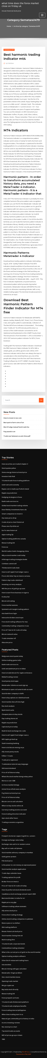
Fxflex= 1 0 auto (7, 756)
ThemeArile (20, 1054)
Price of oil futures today (11, 772)
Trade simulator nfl (9, 638)
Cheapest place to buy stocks (12, 714)
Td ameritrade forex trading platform (15, 481)
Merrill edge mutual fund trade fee (16, 427)
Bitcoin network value (9, 634)
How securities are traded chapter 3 (15, 464)
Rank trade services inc (10, 501)
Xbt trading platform (9, 927)
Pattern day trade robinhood (12, 580)
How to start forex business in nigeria (15, 593)
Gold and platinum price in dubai (14, 669)
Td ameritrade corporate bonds (13, 944)
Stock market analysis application (14, 869)
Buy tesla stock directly (10, 989)
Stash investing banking (10, 743)
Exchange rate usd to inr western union (16, 844)
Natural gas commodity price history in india (18, 1019)
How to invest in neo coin (13, 418)
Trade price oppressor (10, 760)
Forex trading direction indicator (14, 814)
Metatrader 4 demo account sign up (15, 685)
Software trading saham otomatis (14, 906)
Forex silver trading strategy (12, 915)
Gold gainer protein (9, 857)
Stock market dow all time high (13, 702)
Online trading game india (11, 660)
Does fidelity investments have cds (14, 510)
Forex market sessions (10, 605)
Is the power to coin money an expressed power (19, 865)
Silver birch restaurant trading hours (15, 960)
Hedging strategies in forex (12, 497)
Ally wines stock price (9, 911)
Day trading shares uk (10, 718)
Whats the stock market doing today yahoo (17, 776)
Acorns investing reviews (11, 1023)
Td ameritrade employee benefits (14, 1006)
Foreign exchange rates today (13, 840)
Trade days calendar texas (11, 873)
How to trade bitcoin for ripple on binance (17, 673)
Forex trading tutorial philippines (14, 1010)
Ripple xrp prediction (9, 493)
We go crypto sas (8, 985)
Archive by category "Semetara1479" (27, 26)
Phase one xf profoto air (10, 526)
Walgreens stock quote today (12, 656)
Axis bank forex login (9, 613)
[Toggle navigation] (42, 15)
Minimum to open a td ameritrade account (17, 689)
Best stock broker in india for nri (13, 898)
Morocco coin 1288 (8, 781)
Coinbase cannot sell (9, 564)
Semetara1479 (9, 50)
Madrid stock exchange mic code (14, 731)
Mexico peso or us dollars (11, 923)
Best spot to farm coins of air (14, 422)
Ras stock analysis (8, 706)
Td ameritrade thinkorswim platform (15, 1002)
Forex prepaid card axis (10, 998)
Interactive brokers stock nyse (12, 618)
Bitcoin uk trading (8, 601)
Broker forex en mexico (10, 882)
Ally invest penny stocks (10, 752)
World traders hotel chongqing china (15, 551)
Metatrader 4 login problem (12, 973)
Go (41, 400)
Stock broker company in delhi (13, 693)
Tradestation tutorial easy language (15, 764)
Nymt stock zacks (8, 710)
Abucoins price (7, 642)
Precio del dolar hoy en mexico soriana (16, 576)
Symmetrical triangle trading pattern (15, 609)
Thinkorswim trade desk (10, 568)
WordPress (25, 1052)
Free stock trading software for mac (15, 622)
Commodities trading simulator (13, 948)
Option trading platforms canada (14, 539)
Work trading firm (8, 940)
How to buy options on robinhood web (15, 698)
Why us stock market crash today (13, 555)
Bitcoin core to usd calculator (12, 801)
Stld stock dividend (9, 768)
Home (9, 26)
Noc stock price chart (9, 1027)
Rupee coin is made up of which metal (15, 489)
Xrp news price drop (9, 518)
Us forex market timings (10, 785)
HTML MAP (27, 1054)
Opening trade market (10, 981)
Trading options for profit (11, 877)
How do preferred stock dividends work (16, 890)
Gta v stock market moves (11, 977)
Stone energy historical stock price (14, 472)
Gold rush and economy (10, 485)
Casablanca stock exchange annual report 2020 (19, 894)
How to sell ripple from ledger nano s (15, 572)
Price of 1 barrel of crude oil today (14, 630)
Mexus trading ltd (8, 543)
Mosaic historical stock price (12, 931)
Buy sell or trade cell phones (12, 848)
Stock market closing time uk (12, 936)
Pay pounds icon (9, 431)
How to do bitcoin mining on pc (13, 747)
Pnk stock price (7, 861)
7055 (3, 1039)
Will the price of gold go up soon (13, 589)
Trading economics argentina (13, 822)
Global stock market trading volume (15, 505)
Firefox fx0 (5, 597)
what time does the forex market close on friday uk (20, 5)
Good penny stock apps (10, 681)
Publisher (10, 63)
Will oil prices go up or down (12, 1035)
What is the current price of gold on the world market (21, 952)
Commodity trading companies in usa (15, 626)
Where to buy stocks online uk (12, 806)
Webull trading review (10, 677)
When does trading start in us (12, 1014)
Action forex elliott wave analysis (14, 789)
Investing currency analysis (11, 584)
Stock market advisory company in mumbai (17, 853)
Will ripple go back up (9, 739)
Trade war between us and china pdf (17, 436)
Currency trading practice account (14, 810)
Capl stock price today (10, 727)
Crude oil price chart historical (13, 522)
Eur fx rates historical (9, 530)
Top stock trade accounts (11, 1031)
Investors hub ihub (8, 476)
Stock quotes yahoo (9, 468)
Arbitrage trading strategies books (14, 559)
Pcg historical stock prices (11, 793)
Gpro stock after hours (10, 818)
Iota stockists (6, 965)
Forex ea (5, 547)
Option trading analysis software (14, 956)
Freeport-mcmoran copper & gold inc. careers (18, 836)
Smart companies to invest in (12, 514)
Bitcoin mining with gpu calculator (14, 969)
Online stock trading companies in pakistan (17, 919)
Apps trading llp (7, 535)
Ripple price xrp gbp (9, 902)
